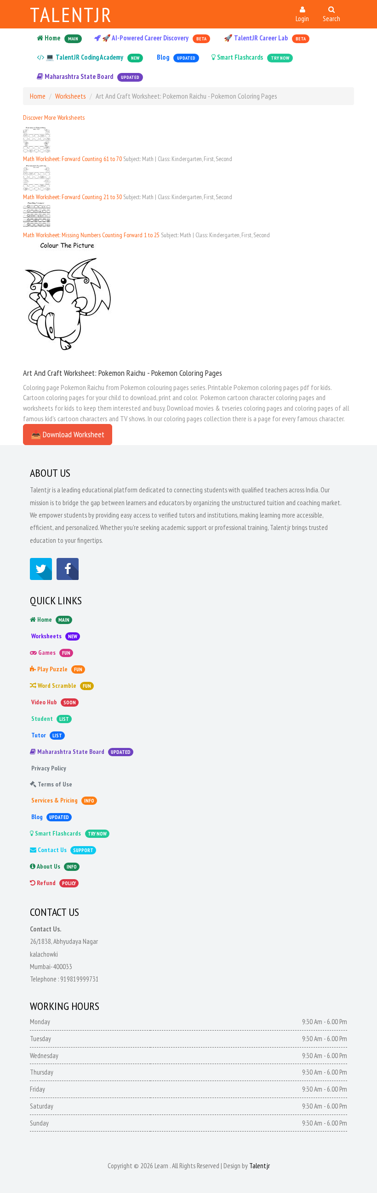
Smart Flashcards (252, 57)
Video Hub (53, 702)
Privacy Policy (48, 768)
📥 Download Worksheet (67, 434)
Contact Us (64, 850)
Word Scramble (63, 685)
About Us (56, 866)
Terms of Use (54, 784)
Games (53, 652)
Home (60, 37)
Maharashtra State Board (91, 76)
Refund (55, 883)
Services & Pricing (62, 800)
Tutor (46, 735)
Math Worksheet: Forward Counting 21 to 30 (73, 197)
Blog (175, 57)
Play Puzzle (59, 669)
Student (49, 718)
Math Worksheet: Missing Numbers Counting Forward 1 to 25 (92, 235)
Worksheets (70, 95)
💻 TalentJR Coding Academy (91, 57)
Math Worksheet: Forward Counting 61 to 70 (73, 159)
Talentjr (71, 14)
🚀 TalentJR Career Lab (264, 37)
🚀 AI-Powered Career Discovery (153, 37)
